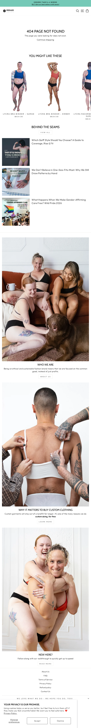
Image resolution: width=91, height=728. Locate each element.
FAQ (45, 676)
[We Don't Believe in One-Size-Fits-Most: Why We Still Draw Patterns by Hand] (16, 182)
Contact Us (45, 691)
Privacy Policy (45, 683)
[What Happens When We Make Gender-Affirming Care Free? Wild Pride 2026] (16, 212)
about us (45, 376)
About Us (45, 671)
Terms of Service (45, 679)
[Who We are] (45, 299)
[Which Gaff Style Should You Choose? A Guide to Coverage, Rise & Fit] (16, 152)
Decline (60, 721)
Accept (37, 721)
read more (45, 664)
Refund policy (45, 687)
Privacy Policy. (10, 713)
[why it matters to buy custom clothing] (45, 444)
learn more (45, 522)
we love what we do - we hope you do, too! (45, 698)
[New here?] (45, 589)
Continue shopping (45, 39)
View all (45, 132)
